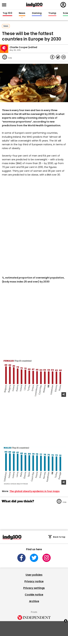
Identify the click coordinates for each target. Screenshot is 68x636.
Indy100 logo (34, 5)
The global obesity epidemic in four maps (34, 491)
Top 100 (7, 13)
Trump (52, 13)
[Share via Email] (63, 57)
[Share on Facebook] (52, 57)
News (22, 13)
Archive (34, 601)
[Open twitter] (34, 558)
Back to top (59, 537)
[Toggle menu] (5, 5)
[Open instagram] (46, 558)
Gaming (37, 13)
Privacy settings (34, 588)
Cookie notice (34, 594)
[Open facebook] (21, 558)
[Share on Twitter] (58, 57)
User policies (34, 575)
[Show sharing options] (63, 394)
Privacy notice (34, 581)
